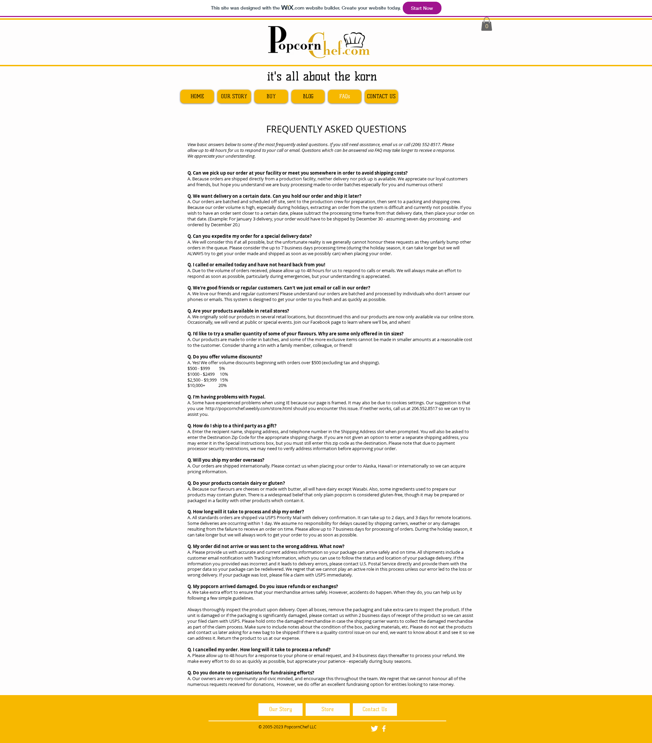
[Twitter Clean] (374, 728)
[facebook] (384, 728)
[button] (486, 24)
